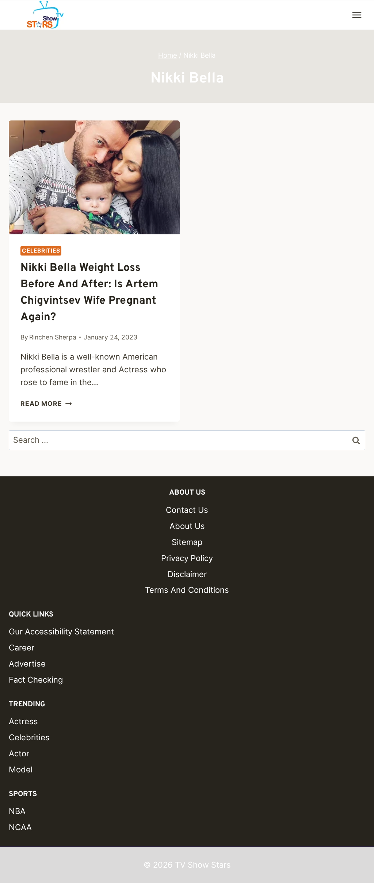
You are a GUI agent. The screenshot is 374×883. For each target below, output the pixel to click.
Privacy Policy (187, 558)
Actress (23, 721)
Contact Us (187, 510)
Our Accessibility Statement (61, 631)
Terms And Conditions (187, 590)
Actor (19, 753)
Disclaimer (187, 574)
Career (21, 647)
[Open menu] (356, 14)
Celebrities (41, 250)
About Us (187, 526)
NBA (17, 811)
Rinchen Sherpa (52, 337)
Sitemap (187, 542)
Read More (46, 403)
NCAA (20, 827)
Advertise (27, 663)
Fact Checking (36, 679)
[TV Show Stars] (45, 15)
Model (21, 769)
